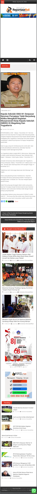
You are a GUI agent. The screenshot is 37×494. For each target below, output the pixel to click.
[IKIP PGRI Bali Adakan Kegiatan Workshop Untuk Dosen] (7, 427)
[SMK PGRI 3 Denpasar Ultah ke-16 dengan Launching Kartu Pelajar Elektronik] (7, 443)
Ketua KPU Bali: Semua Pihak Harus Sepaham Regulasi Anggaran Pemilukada (23, 474)
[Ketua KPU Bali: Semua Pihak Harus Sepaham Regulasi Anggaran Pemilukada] (7, 473)
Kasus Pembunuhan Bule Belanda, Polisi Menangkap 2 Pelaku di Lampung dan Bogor (20, 220)
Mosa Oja (14, 260)
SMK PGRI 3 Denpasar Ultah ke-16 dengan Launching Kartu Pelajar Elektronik (22, 444)
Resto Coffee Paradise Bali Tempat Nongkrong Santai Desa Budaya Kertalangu (17, 214)
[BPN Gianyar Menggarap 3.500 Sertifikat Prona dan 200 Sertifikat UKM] (7, 464)
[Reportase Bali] (3, 60)
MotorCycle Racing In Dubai (9, 435)
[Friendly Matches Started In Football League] (7, 409)
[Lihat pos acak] (34, 60)
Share (16, 201)
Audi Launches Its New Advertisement (23, 417)
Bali (2, 105)
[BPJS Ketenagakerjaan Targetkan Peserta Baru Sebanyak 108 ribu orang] (7, 455)
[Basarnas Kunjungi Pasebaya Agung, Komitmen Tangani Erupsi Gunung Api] (17, 274)
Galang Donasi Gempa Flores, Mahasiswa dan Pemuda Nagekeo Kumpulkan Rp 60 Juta (22, 67)
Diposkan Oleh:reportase (8, 129)
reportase (14, 292)
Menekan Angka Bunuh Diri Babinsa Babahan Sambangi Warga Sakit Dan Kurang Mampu (16, 320)
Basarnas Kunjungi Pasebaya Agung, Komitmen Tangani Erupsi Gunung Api (17, 289)
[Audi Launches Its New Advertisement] (7, 418)
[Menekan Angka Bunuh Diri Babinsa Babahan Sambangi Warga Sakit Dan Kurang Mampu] (17, 306)
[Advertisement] (18, 38)
